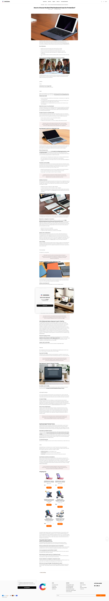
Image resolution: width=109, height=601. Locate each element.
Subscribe (45, 305)
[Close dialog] (72, 289)
